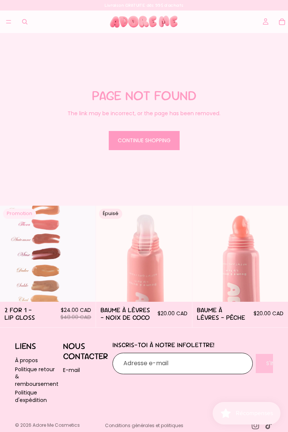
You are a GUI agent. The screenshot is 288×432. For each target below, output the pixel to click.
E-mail (71, 370)
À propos (26, 360)
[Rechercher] (24, 22)
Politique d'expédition (31, 396)
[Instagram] (255, 425)
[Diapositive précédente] (107, 253)
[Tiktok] (268, 425)
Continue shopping (144, 140)
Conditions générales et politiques (144, 425)
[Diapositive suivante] (181, 253)
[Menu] (8, 21)
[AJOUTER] (84, 290)
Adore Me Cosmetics (56, 425)
